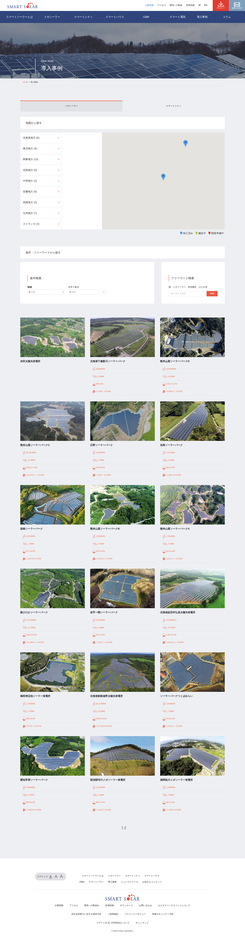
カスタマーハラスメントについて (174, 905)
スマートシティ (173, 106)
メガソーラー (71, 106)
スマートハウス (151, 876)
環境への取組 (175, 5)
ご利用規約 (113, 914)
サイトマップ (142, 923)
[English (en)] (207, 5)
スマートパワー (96, 882)
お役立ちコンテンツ (152, 882)
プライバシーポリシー (135, 914)
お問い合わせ (145, 905)
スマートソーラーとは (19, 16)
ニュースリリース (129, 882)
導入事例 (202, 16)
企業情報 (149, 5)
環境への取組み (91, 905)
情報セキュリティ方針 (163, 914)
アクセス (161, 5)
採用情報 (190, 5)
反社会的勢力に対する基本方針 (86, 914)
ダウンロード (126, 905)
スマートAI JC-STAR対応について (112, 923)
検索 (212, 293)
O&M (81, 882)
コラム (227, 16)
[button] (185, 143)
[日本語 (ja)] (201, 5)
